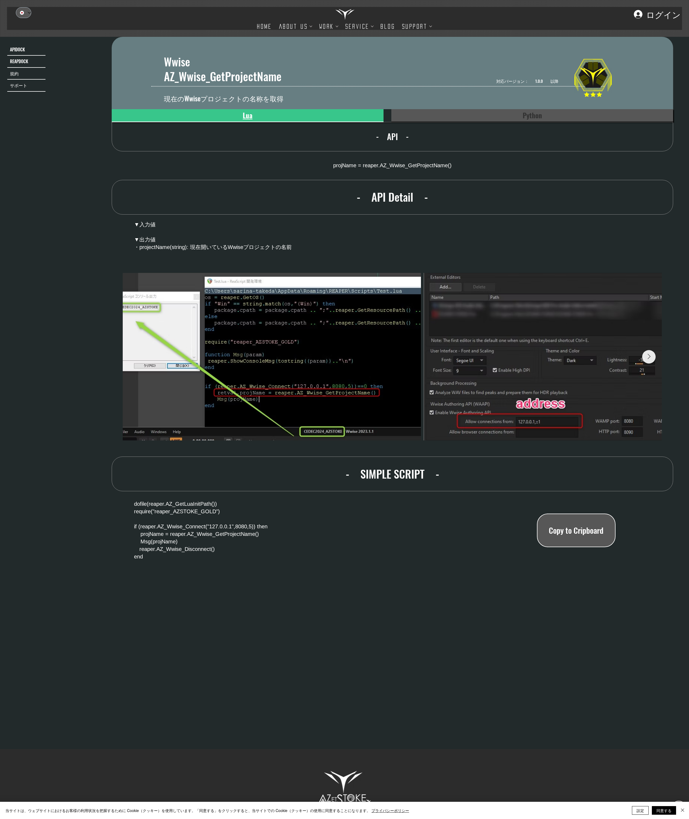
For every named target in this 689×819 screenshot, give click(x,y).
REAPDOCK (19, 61)
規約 (14, 73)
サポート (18, 85)
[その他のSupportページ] (430, 26)
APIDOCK (17, 49)
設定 (640, 810)
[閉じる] (682, 810)
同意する (664, 810)
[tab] (248, 115)
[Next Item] (649, 357)
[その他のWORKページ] (337, 26)
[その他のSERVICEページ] (372, 26)
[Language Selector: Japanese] (23, 12)
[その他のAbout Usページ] (311, 26)
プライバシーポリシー (390, 810)
